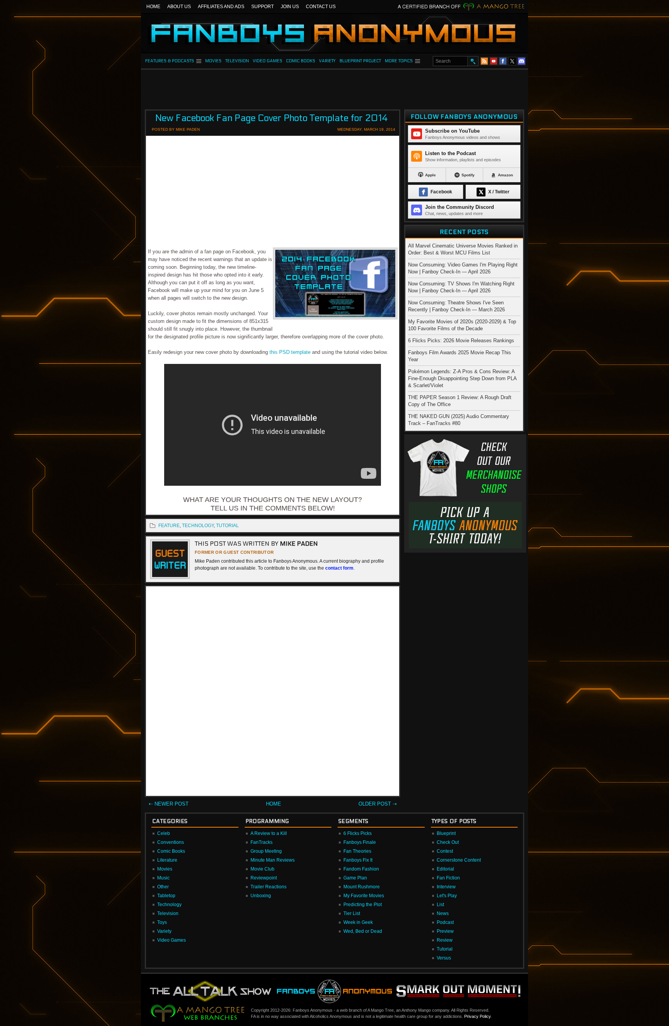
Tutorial (445, 949)
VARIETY (327, 60)
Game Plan (355, 878)
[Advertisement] (334, 87)
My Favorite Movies (363, 895)
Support (262, 6)
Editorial (445, 869)
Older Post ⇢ (378, 804)
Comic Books (171, 851)
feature (169, 525)
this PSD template (289, 352)
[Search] (472, 61)
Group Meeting (266, 851)
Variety (164, 931)
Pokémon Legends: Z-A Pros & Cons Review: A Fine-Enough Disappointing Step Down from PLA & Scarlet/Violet (462, 378)
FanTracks (261, 842)
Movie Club (262, 869)
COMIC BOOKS (300, 60)
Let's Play (447, 895)
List (440, 904)
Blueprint (446, 833)
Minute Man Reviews (272, 860)
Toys (162, 922)
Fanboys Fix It (357, 860)
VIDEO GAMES (267, 60)
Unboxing (260, 895)
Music (163, 878)
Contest (445, 851)
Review (445, 940)
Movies (164, 869)
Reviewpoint (263, 878)
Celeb (163, 833)
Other (163, 886)
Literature (167, 860)
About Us (179, 6)
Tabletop (166, 895)
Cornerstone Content (459, 860)
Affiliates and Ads (221, 6)
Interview (446, 886)
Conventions (170, 842)
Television (167, 913)
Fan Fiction (448, 878)
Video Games (171, 940)
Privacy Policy (477, 1016)
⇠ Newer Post (169, 804)
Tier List (351, 913)
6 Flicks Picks (357, 833)
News (443, 913)
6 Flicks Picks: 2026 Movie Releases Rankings (461, 340)
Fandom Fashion (361, 869)
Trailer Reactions (268, 886)
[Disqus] (273, 692)
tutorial (227, 525)
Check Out (448, 842)
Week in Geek (358, 922)
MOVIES (213, 60)
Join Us (290, 6)
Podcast (445, 922)
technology (198, 525)
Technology (169, 904)
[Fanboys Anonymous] (334, 33)
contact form (339, 568)
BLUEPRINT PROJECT (360, 60)
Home (153, 6)
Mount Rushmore (361, 886)
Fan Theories (357, 851)
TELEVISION (237, 60)
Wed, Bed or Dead (362, 931)
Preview (445, 931)
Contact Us (321, 6)
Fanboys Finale (359, 842)
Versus (444, 958)
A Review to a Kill (268, 833)
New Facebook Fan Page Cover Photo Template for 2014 (271, 118)
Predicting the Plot (362, 904)
